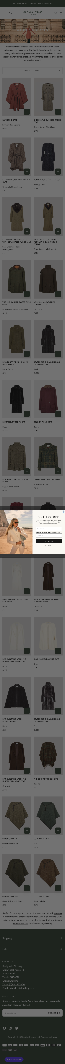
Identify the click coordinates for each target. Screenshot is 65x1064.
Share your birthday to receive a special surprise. (48, 532)
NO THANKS (48, 545)
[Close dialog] (63, 512)
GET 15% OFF (49, 541)
